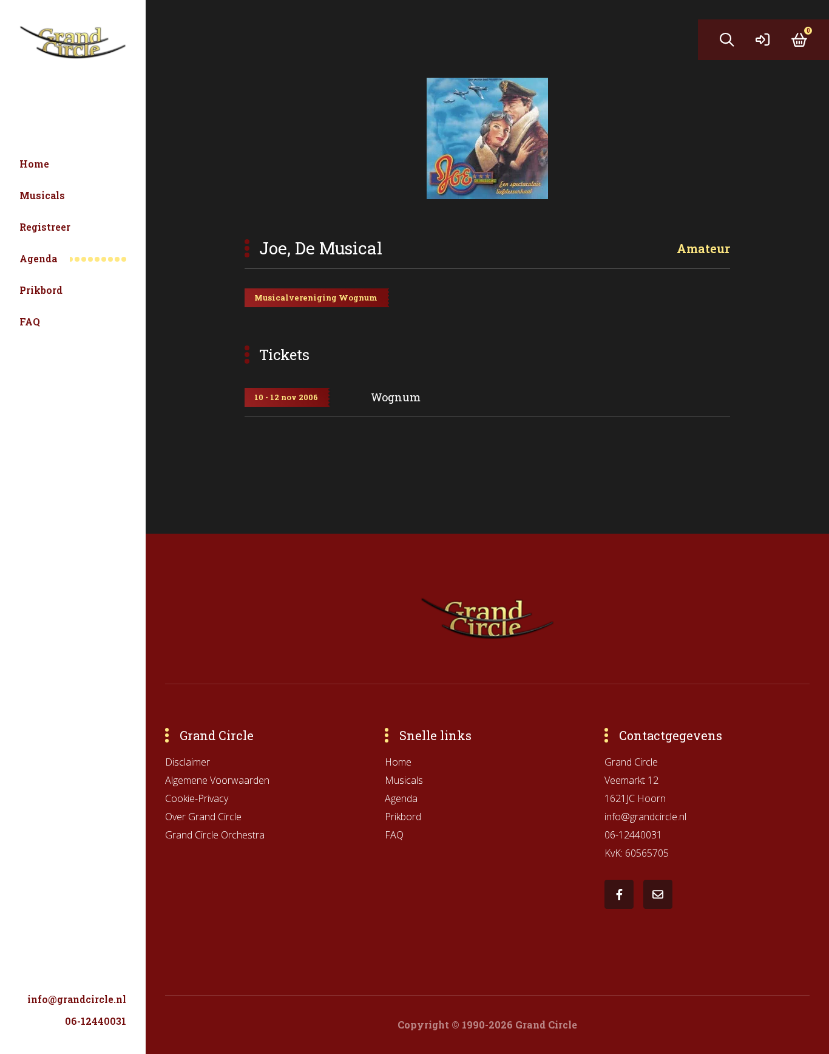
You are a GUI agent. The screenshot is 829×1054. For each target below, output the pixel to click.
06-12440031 (95, 1021)
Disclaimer (187, 762)
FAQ (29, 321)
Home (34, 163)
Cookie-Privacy (196, 798)
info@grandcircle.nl (76, 999)
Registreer (44, 226)
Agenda (38, 258)
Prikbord (41, 290)
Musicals (42, 195)
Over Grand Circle (203, 816)
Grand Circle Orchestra (215, 834)
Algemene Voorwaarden (217, 780)
